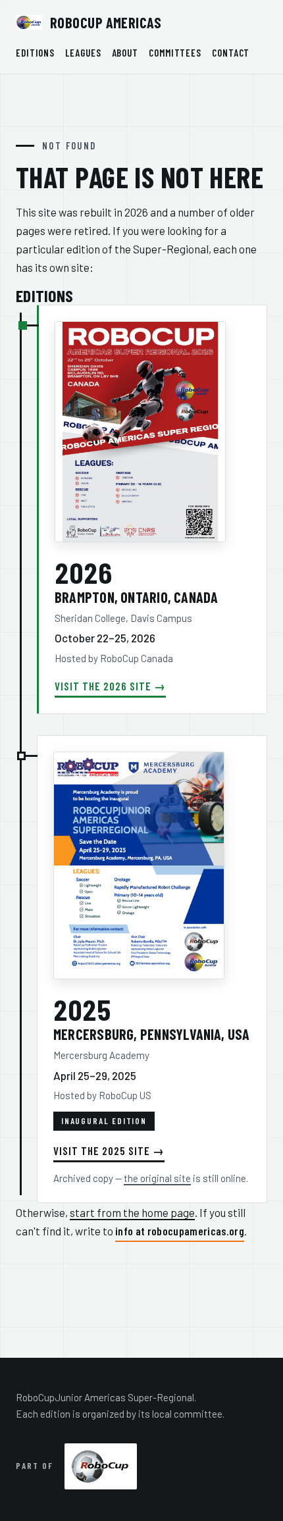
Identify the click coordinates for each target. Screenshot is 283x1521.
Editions (35, 53)
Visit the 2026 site (103, 685)
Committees (175, 53)
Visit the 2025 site (101, 1150)
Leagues (83, 53)
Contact (230, 53)
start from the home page (132, 1212)
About (125, 53)
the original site (157, 1178)
